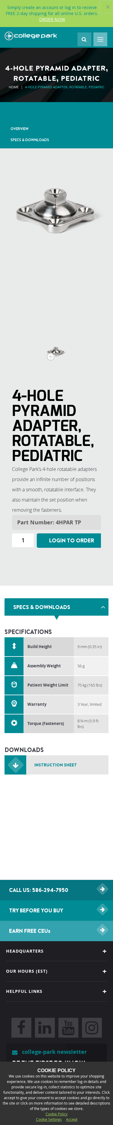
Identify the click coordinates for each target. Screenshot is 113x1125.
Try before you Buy (36, 910)
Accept (71, 1119)
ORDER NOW (52, 19)
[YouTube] (68, 1028)
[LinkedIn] (45, 1028)
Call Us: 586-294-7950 (38, 890)
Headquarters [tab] (25, 951)
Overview (20, 128)
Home (14, 87)
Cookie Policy (56, 1113)
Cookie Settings (49, 1119)
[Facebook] (21, 1028)
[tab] (56, 607)
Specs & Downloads (30, 139)
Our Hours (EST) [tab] (27, 971)
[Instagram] (92, 1028)
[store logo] (31, 36)
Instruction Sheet (55, 765)
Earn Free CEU (29, 931)
